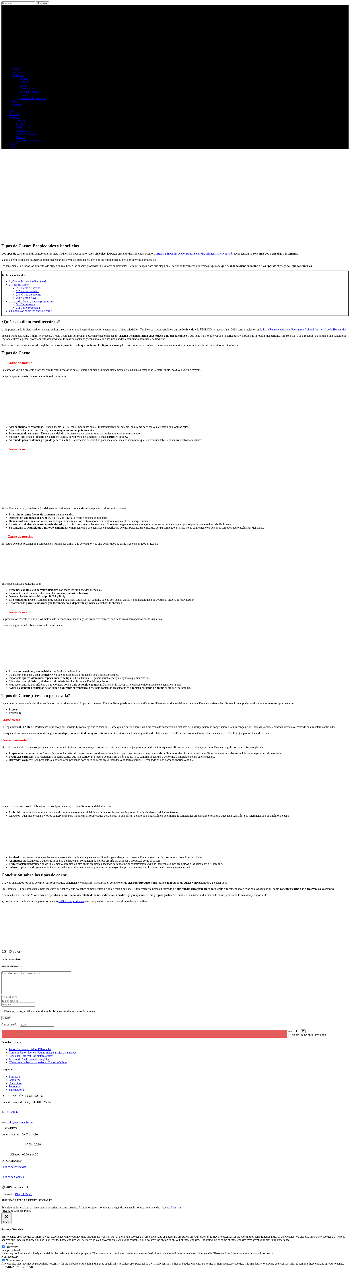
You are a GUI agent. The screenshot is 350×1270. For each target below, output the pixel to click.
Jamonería (14, 1086)
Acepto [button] (166, 1207)
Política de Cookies (12, 1176)
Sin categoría (16, 1089)
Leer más (176, 1207)
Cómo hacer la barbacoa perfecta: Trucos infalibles (38, 1062)
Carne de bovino (28, 288)
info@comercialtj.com (20, 1122)
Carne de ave (26, 297)
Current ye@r (10, 1024)
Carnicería (15, 1079)
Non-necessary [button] (10, 1256)
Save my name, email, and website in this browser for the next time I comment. (50, 1011)
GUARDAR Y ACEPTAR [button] (17, 1266)
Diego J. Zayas (23, 1194)
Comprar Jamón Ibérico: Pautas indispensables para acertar (42, 1052)
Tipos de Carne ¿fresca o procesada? (31, 301)
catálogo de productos (71, 901)
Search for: (293, 1031)
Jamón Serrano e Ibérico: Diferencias (30, 1049)
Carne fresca (25, 304)
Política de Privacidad (13, 1166)
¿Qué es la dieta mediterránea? (27, 281)
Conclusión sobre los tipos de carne (30, 310)
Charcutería (15, 1083)
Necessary (12, 1246)
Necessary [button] (7, 1243)
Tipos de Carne (19, 284)
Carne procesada (28, 307)
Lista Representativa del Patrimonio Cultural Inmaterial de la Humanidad (305, 329)
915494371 (13, 1112)
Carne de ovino (27, 291)
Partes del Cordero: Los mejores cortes (31, 1055)
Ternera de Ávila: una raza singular (29, 1059)
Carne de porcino (28, 294)
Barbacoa (14, 1076)
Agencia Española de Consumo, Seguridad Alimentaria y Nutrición (194, 253)
